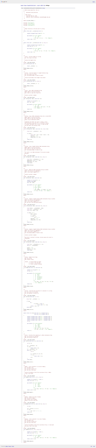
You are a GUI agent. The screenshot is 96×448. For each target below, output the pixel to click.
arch (38, 5)
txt (91, 446)
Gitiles (7, 446)
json (94, 446)
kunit (22, 5)
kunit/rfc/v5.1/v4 (31, 5)
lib (44, 5)
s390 (41, 5)
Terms (13, 446)
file (43, 8)
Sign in (94, 1)
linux (25, 5)
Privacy (9, 446)
